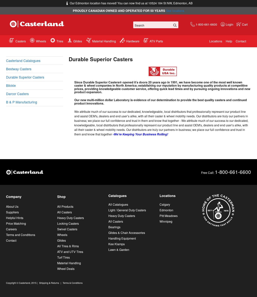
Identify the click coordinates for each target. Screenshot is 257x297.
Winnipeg (166, 221)
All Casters (64, 212)
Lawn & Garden (118, 249)
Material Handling (104, 41)
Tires (59, 41)
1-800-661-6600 (206, 24)
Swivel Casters (67, 229)
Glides (77, 41)
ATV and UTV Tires (70, 252)
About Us (12, 206)
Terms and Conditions (20, 235)
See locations (175, 10)
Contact (241, 41)
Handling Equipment (122, 238)
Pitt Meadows (169, 216)
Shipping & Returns (49, 282)
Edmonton (166, 210)
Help (229, 41)
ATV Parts (156, 41)
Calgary (165, 204)
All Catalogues (118, 204)
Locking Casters (68, 223)
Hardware (132, 41)
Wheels (41, 41)
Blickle (11, 85)
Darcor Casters (17, 93)
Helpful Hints (14, 218)
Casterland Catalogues (23, 60)
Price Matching (16, 223)
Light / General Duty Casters (127, 210)
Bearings (114, 227)
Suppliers (12, 212)
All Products (65, 206)
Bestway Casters (18, 68)
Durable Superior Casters (25, 77)
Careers (11, 229)
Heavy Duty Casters (70, 218)
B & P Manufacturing (21, 101)
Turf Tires (63, 257)
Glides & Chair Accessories (126, 233)
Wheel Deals (66, 268)
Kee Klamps (116, 244)
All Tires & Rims (68, 246)
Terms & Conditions (73, 282)
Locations (215, 41)
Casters (20, 41)
